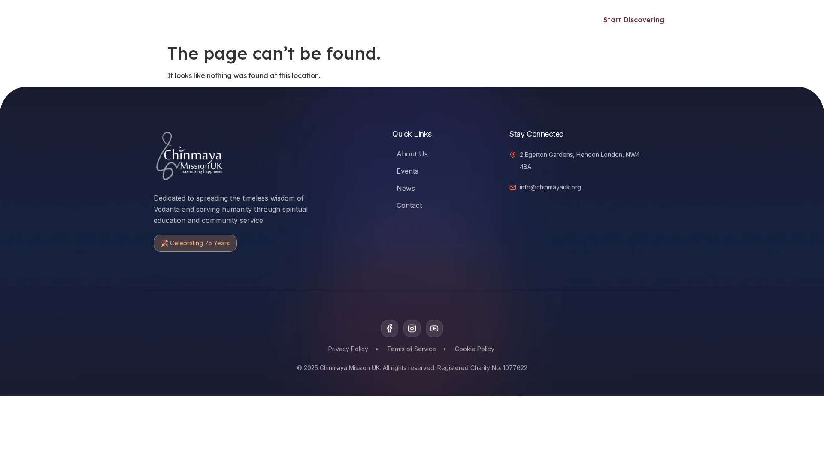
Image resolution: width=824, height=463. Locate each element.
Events (344, 19)
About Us (412, 154)
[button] (570, 18)
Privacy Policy (348, 348)
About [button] (525, 19)
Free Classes (299, 19)
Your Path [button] (238, 19)
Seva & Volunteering (402, 19)
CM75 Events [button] (470, 19)
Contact (409, 205)
